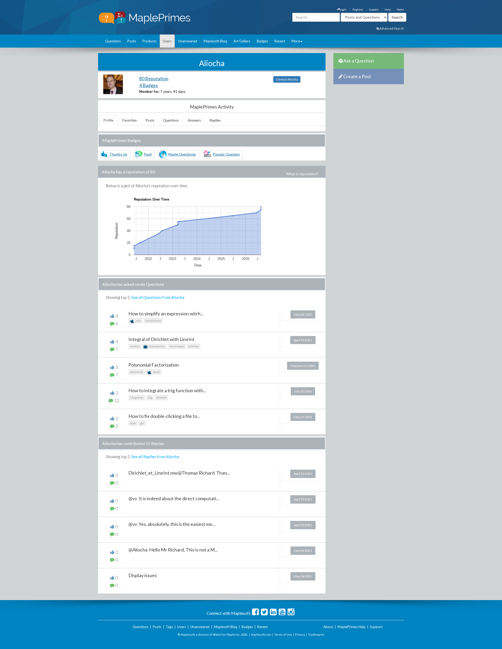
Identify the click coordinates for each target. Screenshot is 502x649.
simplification (153, 320)
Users (167, 41)
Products (149, 41)
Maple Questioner (182, 154)
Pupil (148, 154)
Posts (131, 41)
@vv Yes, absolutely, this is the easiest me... (171, 524)
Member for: (149, 91)
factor (156, 371)
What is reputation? (302, 174)
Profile (108, 120)
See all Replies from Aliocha (155, 456)
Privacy (300, 634)
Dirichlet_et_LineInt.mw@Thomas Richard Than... (179, 473)
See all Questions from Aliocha (157, 297)
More (296, 41)
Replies (215, 120)
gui (142, 423)
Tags (169, 627)
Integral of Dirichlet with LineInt (161, 339)
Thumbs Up (118, 154)
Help (388, 9)
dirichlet (194, 346)
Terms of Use (283, 634)
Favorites (129, 120)
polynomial (136, 371)
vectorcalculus (156, 346)
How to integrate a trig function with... (167, 390)
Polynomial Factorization (153, 365)
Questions (113, 41)
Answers (194, 120)
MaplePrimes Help (352, 627)
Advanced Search (391, 28)
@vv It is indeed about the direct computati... (173, 498)
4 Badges (148, 85)
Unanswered (187, 41)
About (400, 9)
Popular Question (226, 154)
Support (374, 9)
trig (150, 397)
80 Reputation (153, 78)
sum (138, 320)
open (133, 423)
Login (343, 9)
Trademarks (316, 634)
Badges (262, 41)
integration (137, 397)
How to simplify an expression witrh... (166, 313)
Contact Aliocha (287, 79)
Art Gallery (241, 41)
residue (134, 346)
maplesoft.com (261, 634)
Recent (280, 41)
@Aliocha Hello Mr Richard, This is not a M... (173, 550)
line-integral (176, 346)
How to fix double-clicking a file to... (164, 416)
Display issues (142, 575)
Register (357, 9)
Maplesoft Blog (215, 41)
